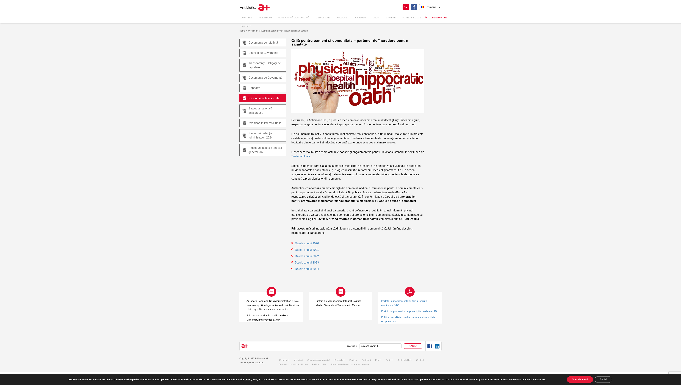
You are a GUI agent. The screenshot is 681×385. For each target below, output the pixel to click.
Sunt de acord (580, 379)
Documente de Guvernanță (265, 77)
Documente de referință (263, 42)
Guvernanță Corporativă (293, 17)
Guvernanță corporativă (318, 360)
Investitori (265, 17)
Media (376, 17)
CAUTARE (352, 346)
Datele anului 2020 (307, 243)
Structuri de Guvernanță (263, 52)
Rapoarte (254, 87)
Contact (246, 26)
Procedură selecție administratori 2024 (260, 135)
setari (248, 379)
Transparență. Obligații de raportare (264, 65)
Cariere (391, 17)
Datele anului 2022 (307, 256)
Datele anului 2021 (307, 249)
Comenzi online (438, 17)
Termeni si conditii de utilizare (293, 364)
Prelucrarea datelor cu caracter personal (350, 364)
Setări (603, 379)
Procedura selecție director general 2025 (265, 150)
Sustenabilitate (411, 17)
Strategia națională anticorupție (260, 110)
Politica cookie (319, 364)
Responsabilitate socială (263, 98)
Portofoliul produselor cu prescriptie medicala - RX (409, 311)
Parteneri (360, 17)
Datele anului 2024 (307, 268)
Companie (246, 17)
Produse (341, 17)
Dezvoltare (323, 17)
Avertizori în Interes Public (264, 122)
